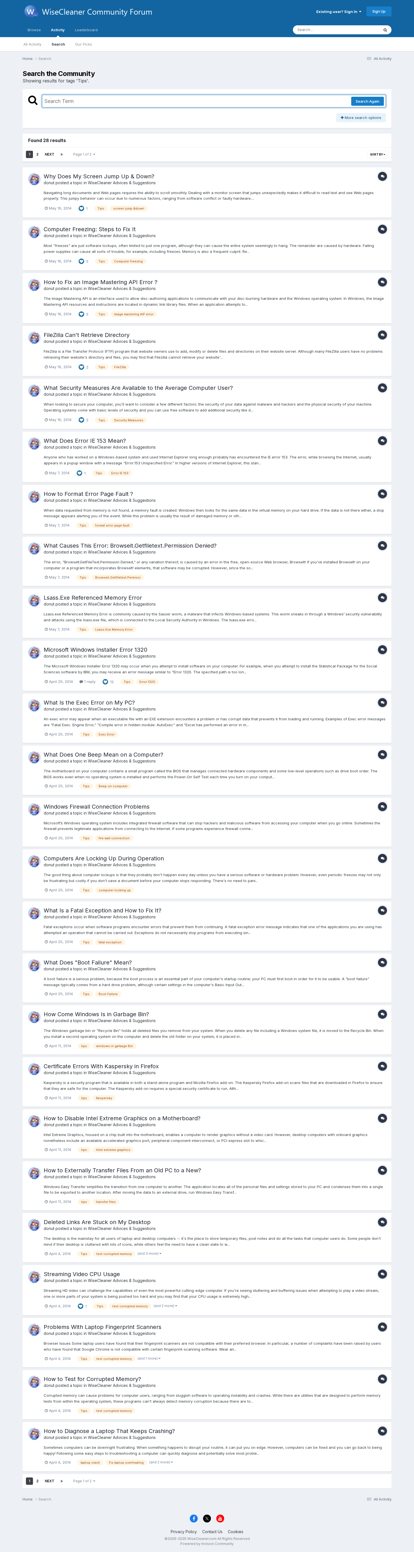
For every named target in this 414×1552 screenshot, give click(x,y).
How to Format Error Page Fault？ (89, 494)
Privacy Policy (184, 1531)
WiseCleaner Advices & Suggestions (122, 182)
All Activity (32, 44)
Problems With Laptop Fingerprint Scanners (102, 1327)
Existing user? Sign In (337, 11)
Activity (58, 30)
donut (49, 182)
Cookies (235, 1531)
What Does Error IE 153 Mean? (85, 440)
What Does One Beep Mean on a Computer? (103, 754)
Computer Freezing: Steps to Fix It (90, 229)
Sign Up (379, 11)
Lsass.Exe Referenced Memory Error (93, 597)
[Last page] (62, 154)
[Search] (385, 29)
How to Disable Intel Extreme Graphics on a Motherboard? (122, 1118)
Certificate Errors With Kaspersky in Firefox (101, 1066)
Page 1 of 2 (83, 154)
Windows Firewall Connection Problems (97, 806)
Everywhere (361, 30)
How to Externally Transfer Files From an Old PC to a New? (122, 1170)
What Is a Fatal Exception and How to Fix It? (102, 910)
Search (58, 44)
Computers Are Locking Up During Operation (104, 858)
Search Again (367, 101)
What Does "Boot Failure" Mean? (88, 962)
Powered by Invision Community (207, 1544)
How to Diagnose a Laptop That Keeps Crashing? (109, 1431)
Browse (34, 30)
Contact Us (212, 1531)
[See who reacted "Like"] (81, 208)
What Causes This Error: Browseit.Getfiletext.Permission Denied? (130, 545)
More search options (362, 117)
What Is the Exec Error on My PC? (89, 702)
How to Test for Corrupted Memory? (92, 1379)
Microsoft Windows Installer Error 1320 (95, 649)
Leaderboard (86, 30)
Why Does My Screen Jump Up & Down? (99, 176)
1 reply (89, 681)
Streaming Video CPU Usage (82, 1274)
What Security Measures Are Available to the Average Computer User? (138, 387)
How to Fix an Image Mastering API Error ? (100, 282)
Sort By (377, 154)
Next (49, 154)
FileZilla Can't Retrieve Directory (87, 335)
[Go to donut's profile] (34, 179)
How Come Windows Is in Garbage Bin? (96, 1014)
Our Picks (83, 44)
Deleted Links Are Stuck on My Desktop (97, 1222)
